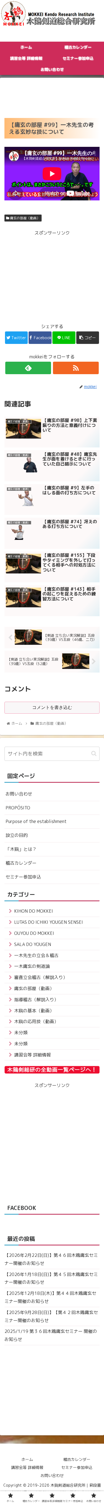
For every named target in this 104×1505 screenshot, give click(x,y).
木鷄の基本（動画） (34, 1011)
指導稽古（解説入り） (36, 999)
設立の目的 (17, 835)
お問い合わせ (19, 794)
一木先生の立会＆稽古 (36, 955)
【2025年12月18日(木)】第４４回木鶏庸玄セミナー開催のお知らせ (50, 1297)
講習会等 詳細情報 (32, 1055)
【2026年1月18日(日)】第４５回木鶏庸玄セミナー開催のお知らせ (51, 1278)
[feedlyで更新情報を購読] (28, 368)
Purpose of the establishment (36, 821)
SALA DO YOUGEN (32, 944)
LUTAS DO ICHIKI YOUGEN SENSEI (48, 922)
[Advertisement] (52, 96)
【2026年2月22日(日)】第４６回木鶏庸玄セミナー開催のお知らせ (51, 1259)
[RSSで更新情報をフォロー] (76, 368)
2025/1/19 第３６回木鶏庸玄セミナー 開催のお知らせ (50, 1335)
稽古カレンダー (21, 863)
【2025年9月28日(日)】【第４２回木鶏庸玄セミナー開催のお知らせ (51, 1316)
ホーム (27, 1459)
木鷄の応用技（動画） (36, 1021)
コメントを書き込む (52, 707)
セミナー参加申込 (23, 877)
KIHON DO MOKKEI (33, 911)
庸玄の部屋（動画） (24, 218)
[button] (94, 753)
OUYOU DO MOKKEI (34, 933)
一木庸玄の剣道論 (32, 966)
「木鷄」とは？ (21, 849)
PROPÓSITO (18, 808)
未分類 (20, 1033)
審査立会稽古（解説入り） (40, 977)
